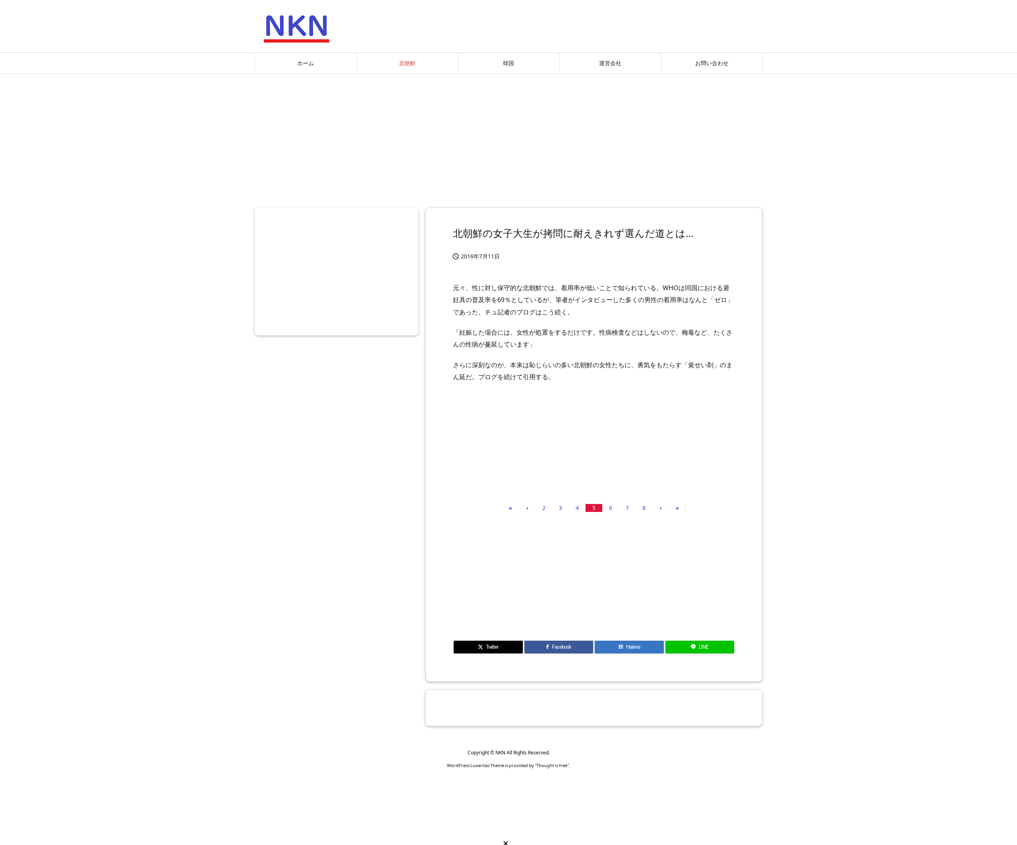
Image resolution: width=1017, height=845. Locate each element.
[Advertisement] (508, 137)
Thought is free (551, 765)
